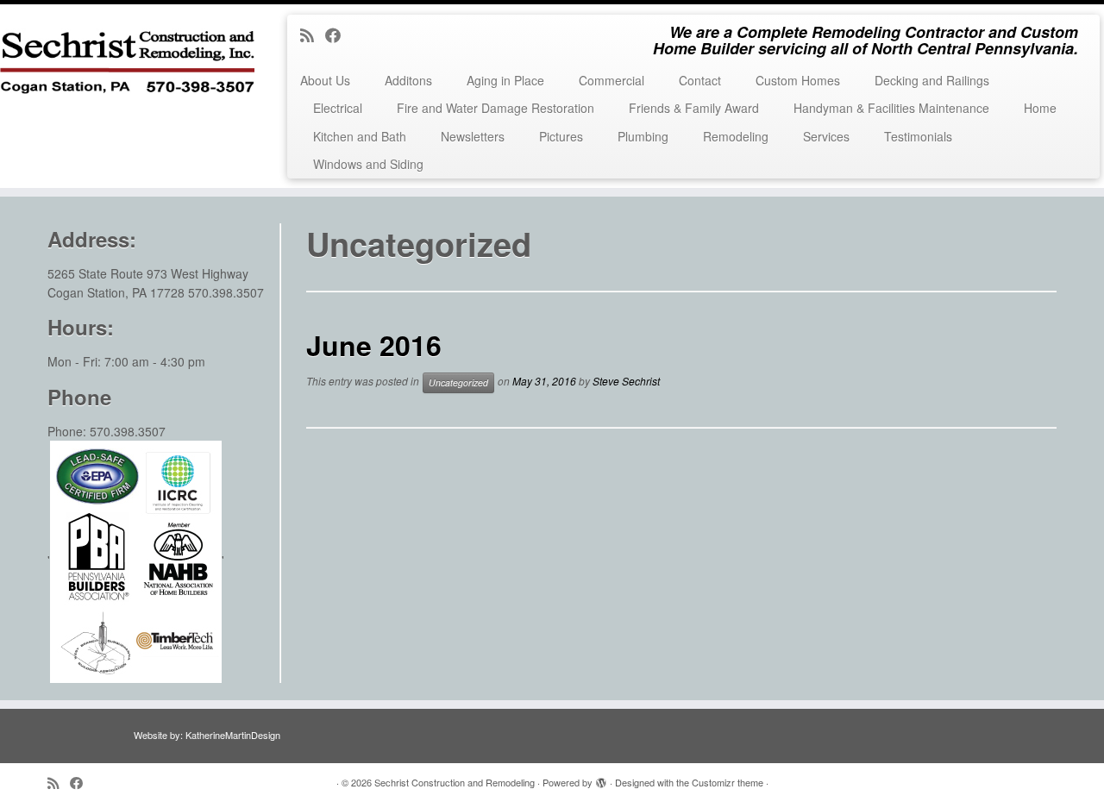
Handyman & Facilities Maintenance (891, 107)
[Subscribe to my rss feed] (312, 34)
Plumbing (643, 136)
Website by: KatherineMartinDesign (207, 735)
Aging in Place (505, 80)
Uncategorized (458, 382)
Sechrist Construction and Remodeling (454, 782)
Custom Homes (798, 80)
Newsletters (473, 136)
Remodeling (735, 136)
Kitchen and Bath (359, 136)
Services (826, 136)
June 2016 (374, 345)
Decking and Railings (932, 80)
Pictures (561, 136)
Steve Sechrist (626, 380)
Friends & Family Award (694, 107)
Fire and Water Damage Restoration (495, 107)
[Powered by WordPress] (601, 779)
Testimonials (918, 136)
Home (1040, 107)
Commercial (611, 80)
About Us (325, 80)
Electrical (337, 107)
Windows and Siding (368, 163)
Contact (700, 80)
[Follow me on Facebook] (338, 34)
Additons (408, 80)
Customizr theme (727, 782)
